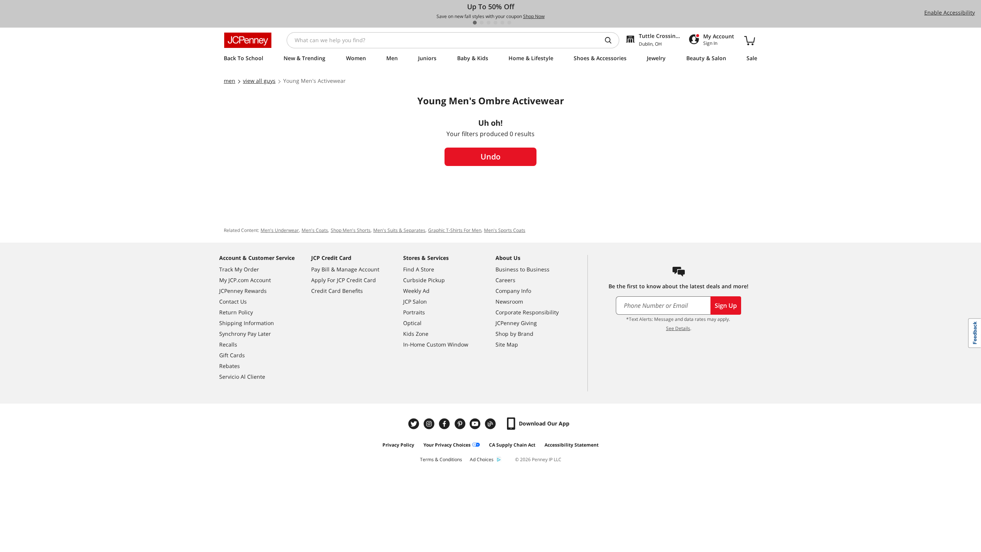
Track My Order (239, 269)
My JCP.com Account (245, 280)
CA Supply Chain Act (512, 445)
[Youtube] (476, 423)
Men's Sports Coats (504, 230)
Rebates (229, 366)
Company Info (513, 290)
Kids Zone (415, 333)
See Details (678, 328)
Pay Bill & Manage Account (345, 269)
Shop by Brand (514, 333)
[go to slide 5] (502, 23)
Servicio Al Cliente (242, 376)
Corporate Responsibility (527, 312)
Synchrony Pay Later (245, 333)
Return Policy (236, 312)
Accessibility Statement (572, 445)
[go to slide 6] (509, 23)
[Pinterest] (460, 423)
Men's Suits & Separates (399, 230)
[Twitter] (414, 423)
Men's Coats (315, 230)
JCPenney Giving (516, 323)
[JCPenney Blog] (491, 423)
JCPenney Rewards (243, 290)
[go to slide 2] (482, 23)
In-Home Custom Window (435, 344)
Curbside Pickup (424, 280)
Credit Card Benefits (337, 290)
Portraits (414, 312)
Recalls (228, 344)
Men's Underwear (280, 230)
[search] (611, 40)
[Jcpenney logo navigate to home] (248, 40)
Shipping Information (246, 323)
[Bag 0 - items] (749, 40)
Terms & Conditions (441, 459)
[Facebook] (445, 423)
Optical (412, 323)
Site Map (506, 344)
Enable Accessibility (949, 12)
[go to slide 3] (488, 23)
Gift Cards (232, 355)
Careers (505, 280)
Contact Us (233, 301)
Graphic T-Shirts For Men (454, 230)
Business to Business (522, 269)
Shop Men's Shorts (351, 230)
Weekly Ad (416, 290)
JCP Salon (415, 301)
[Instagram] (430, 423)
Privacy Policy (398, 445)
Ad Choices (482, 459)
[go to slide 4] (495, 23)
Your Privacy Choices (447, 445)
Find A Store (418, 269)
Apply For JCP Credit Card (343, 280)
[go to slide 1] (475, 23)
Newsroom (509, 301)
